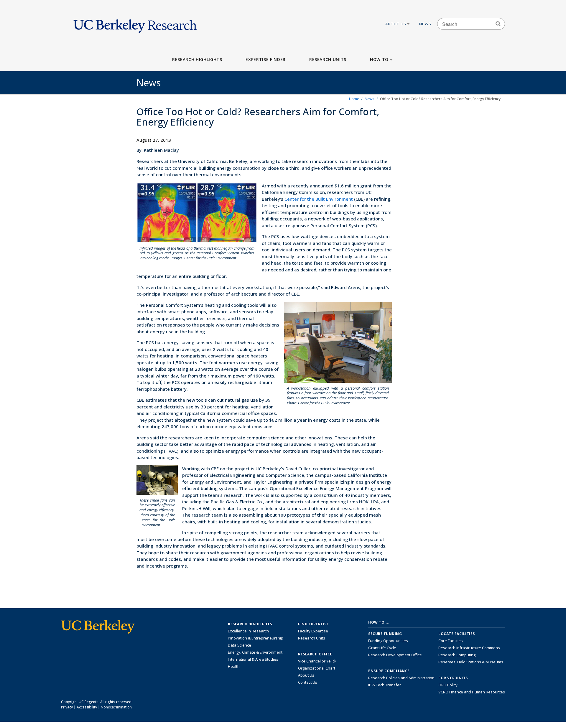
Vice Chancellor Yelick (317, 661)
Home (354, 98)
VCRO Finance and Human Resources (471, 692)
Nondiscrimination (116, 707)
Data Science (239, 645)
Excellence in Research (248, 631)
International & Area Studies (253, 659)
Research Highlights (197, 59)
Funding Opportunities (388, 640)
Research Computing (456, 654)
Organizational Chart (316, 668)
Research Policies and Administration (401, 677)
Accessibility (87, 707)
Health (234, 666)
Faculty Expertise (313, 631)
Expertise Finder (265, 59)
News (425, 24)
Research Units (327, 59)
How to (379, 59)
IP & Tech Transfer (384, 685)
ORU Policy (448, 685)
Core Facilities (450, 640)
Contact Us (307, 682)
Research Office (315, 654)
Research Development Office (395, 654)
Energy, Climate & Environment (255, 652)
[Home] (135, 24)
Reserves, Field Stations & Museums (470, 662)
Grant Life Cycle (382, 647)
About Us (396, 24)
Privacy (67, 707)
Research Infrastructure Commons (469, 647)
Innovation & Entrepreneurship (255, 638)
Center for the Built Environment (318, 199)
